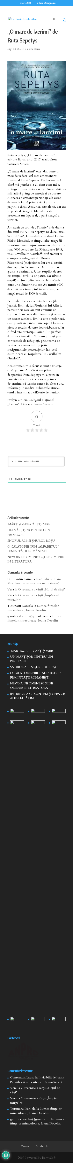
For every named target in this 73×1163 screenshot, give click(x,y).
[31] (17, 725)
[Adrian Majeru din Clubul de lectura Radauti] (59, 725)
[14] (38, 714)
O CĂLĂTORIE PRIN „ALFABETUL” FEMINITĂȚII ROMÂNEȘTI (33, 548)
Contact (26, 1146)
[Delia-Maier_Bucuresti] (17, 1022)
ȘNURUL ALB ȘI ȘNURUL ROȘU (31, 541)
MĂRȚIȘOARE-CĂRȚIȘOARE (28, 524)
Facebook (42, 1146)
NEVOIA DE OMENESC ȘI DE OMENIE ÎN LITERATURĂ (31, 685)
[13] (59, 714)
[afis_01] (38, 1022)
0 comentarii (32, 49)
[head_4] (17, 714)
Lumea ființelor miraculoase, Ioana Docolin (33, 608)
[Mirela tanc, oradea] (59, 1022)
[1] (38, 867)
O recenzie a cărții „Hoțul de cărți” (41, 589)
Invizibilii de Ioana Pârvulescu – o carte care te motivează (34, 581)
